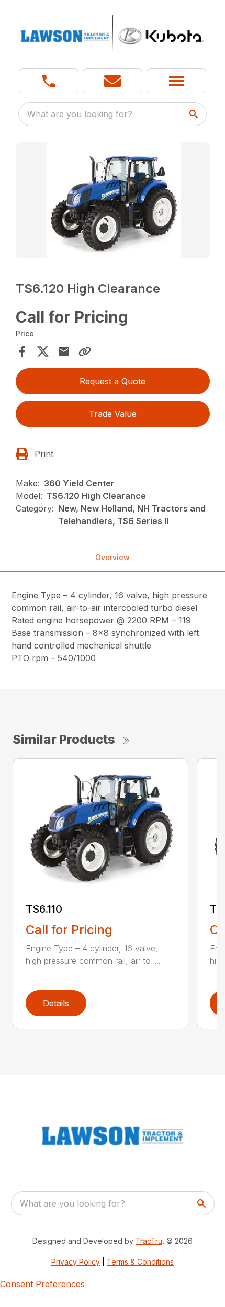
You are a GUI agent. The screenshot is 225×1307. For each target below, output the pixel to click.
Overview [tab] (112, 557)
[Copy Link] (84, 351)
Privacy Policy (75, 1261)
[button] (48, 81)
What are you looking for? (79, 114)
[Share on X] (43, 351)
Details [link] (56, 1003)
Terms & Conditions (140, 1261)
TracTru (149, 1240)
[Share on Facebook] (22, 351)
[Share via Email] (64, 351)
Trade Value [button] (113, 413)
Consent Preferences (42, 1284)
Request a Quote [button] (112, 381)
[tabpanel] (113, 202)
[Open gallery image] (113, 200)
